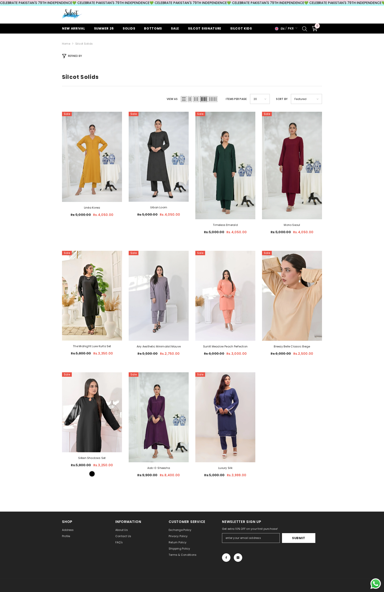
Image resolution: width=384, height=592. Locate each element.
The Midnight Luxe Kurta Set (92, 346)
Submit (298, 538)
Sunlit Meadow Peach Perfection (225, 346)
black (92, 473)
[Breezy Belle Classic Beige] (292, 296)
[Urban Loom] (159, 157)
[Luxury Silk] (225, 417)
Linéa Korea (92, 207)
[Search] (305, 28)
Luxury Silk (225, 468)
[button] (184, 99)
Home (66, 44)
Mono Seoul (292, 225)
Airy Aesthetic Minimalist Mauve (159, 346)
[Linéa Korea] (92, 157)
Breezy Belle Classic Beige (292, 346)
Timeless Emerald (225, 225)
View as (172, 99)
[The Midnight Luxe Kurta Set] (92, 296)
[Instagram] (238, 557)
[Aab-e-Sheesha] (159, 417)
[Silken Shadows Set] (92, 412)
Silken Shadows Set (92, 458)
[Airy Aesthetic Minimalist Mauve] (159, 296)
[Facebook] (226, 557)
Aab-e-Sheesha (158, 468)
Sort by (282, 99)
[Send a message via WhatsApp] (376, 584)
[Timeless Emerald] (225, 165)
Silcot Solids (84, 44)
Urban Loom (158, 207)
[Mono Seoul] (292, 165)
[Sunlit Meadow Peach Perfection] (225, 296)
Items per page (236, 99)
